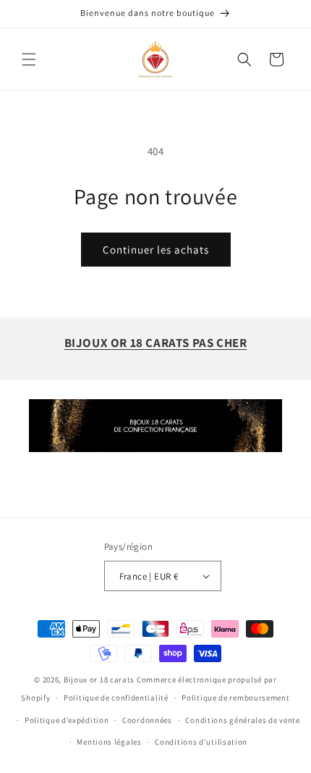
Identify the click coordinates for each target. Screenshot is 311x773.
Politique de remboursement (235, 698)
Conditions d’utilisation (201, 742)
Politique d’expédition (66, 720)
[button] (29, 59)
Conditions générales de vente (242, 720)
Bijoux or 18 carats (99, 679)
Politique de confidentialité (116, 698)
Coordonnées (147, 720)
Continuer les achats (156, 249)
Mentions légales (109, 742)
